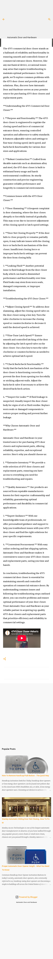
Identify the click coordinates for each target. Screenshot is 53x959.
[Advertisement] (30, 18)
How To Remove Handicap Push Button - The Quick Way (25, 776)
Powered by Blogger (28, 897)
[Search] (49, 19)
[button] (4, 659)
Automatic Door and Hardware (22, 37)
